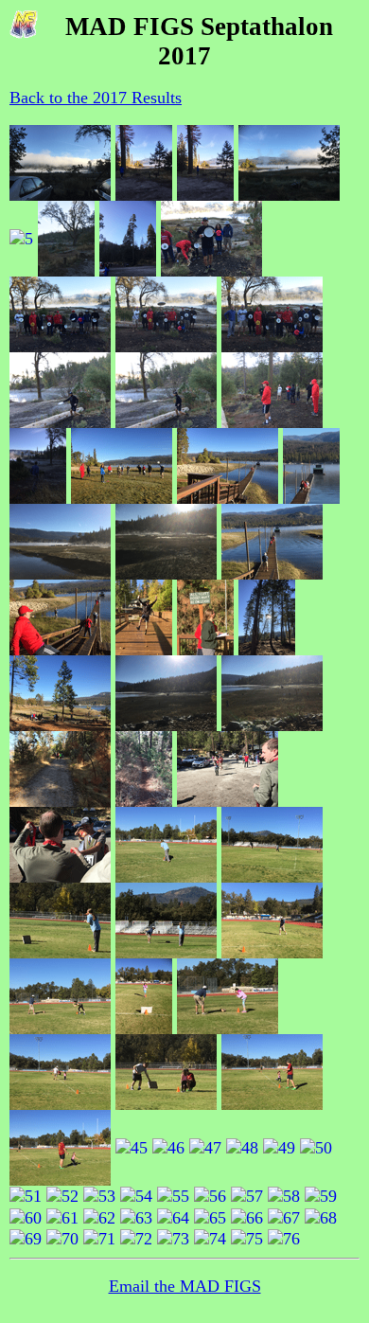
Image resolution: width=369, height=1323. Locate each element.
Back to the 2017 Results (95, 97)
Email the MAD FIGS (185, 1286)
